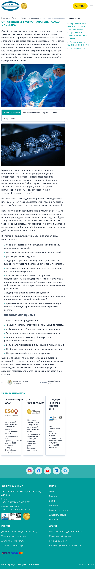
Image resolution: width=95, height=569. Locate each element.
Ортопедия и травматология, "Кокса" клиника (78, 35)
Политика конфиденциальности (65, 531)
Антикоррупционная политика (65, 545)
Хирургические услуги (12, 540)
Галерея (53, 496)
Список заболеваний (31, 113)
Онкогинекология (77, 48)
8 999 (27, 502)
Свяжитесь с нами (58, 510)
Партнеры (54, 505)
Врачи (45, 113)
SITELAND (90, 565)
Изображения (9, 118)
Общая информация (11, 113)
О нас (52, 491)
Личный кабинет (58, 540)
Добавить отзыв (57, 514)
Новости (55, 113)
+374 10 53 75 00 (9, 502)
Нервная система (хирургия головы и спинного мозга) (77, 26)
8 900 (21, 502)
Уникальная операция (12, 545)
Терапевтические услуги (13, 536)
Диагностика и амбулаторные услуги (20, 531)
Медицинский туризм (60, 536)
